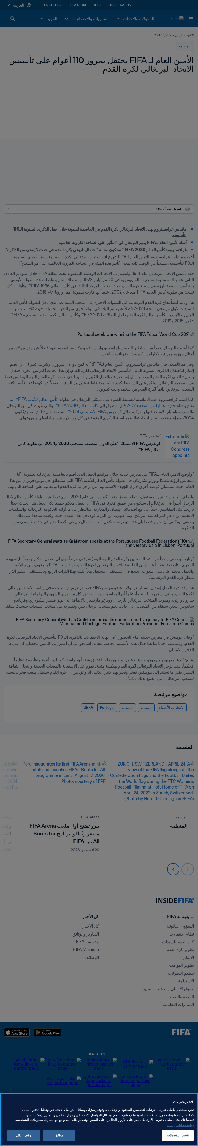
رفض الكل (23, 1135)
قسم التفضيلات (177, 1135)
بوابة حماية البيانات (180, 1125)
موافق (59, 1135)
